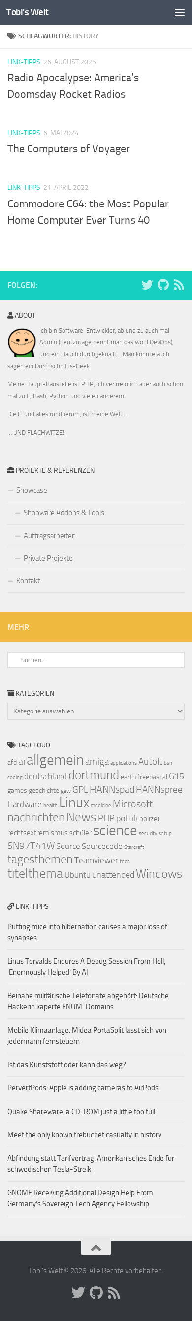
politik (127, 818)
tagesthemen (40, 859)
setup (165, 833)
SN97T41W (31, 845)
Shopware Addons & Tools (64, 512)
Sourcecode (102, 846)
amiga (97, 761)
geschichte (44, 790)
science (115, 830)
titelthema (35, 873)
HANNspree (159, 789)
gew (66, 790)
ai (21, 761)
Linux (74, 802)
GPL (80, 789)
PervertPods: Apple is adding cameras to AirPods (83, 1088)
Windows (159, 874)
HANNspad (112, 789)
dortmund (93, 775)
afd (12, 762)
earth (128, 777)
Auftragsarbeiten (50, 535)
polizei (149, 818)
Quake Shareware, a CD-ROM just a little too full (81, 1111)
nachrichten (36, 817)
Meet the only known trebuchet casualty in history (84, 1134)
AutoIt (150, 761)
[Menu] (179, 12)
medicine (101, 805)
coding (15, 777)
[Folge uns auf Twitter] (147, 285)
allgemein (55, 760)
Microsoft (133, 804)
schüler (80, 832)
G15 (176, 776)
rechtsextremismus (37, 832)
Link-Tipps (23, 62)
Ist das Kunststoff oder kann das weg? (66, 1064)
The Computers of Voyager (68, 148)
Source (68, 846)
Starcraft (134, 847)
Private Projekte (48, 558)
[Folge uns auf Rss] (179, 285)
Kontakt (28, 580)
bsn (168, 763)
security (148, 833)
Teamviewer (96, 860)
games (17, 790)
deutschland (45, 776)
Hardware (24, 804)
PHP (106, 818)
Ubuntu (77, 875)
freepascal (152, 777)
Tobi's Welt (27, 12)
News (81, 817)
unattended (113, 874)
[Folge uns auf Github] (163, 285)
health (50, 805)
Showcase (31, 490)
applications (123, 763)
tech (125, 861)
